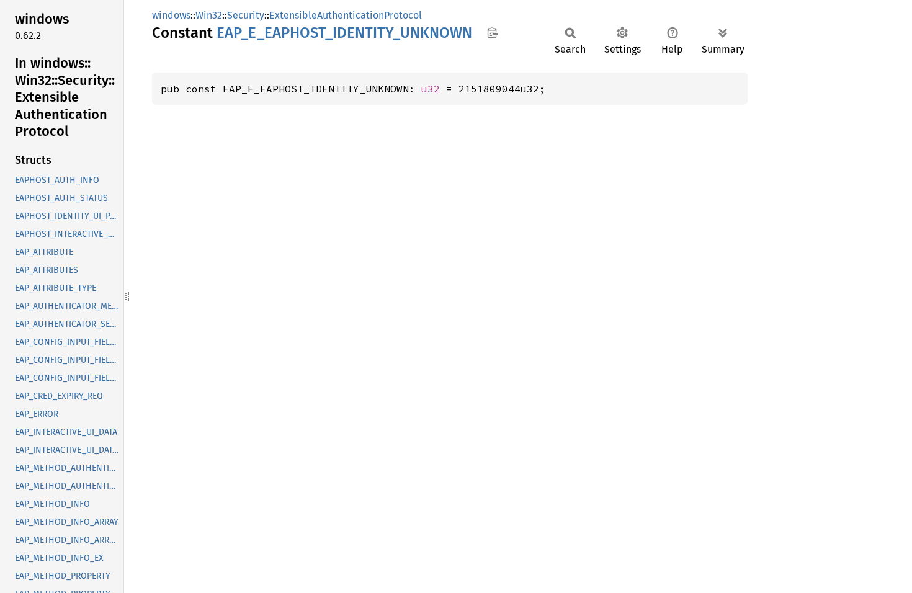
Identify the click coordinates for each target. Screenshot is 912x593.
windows (171, 15)
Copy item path (492, 32)
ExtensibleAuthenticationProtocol (345, 15)
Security (245, 15)
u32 (430, 88)
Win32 (208, 15)
